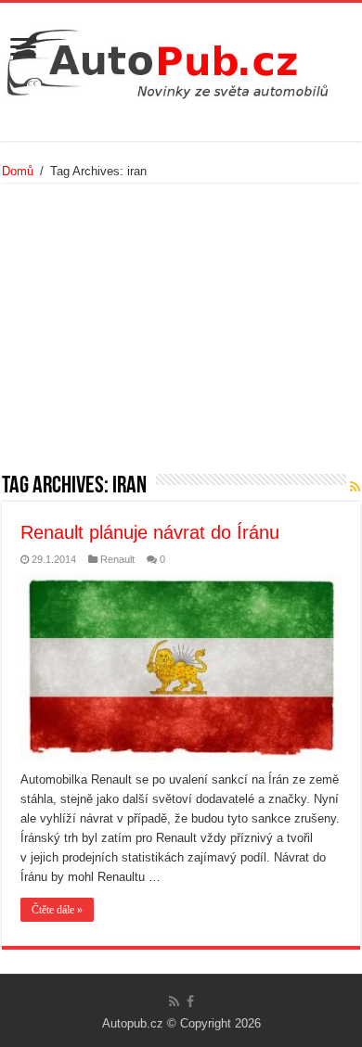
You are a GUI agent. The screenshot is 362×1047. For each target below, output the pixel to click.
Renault (117, 559)
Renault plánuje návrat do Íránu (149, 532)
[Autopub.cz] (181, 59)
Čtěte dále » (57, 909)
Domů (17, 171)
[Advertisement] (181, 335)
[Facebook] (190, 1001)
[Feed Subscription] (355, 486)
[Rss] (174, 1001)
